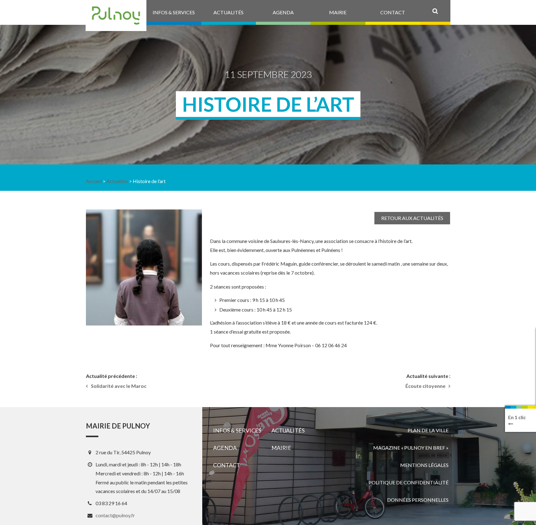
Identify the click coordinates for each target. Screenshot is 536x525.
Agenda (225, 447)
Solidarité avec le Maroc (118, 386)
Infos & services (237, 430)
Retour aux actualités (412, 218)
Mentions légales (424, 465)
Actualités (117, 181)
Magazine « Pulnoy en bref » (411, 448)
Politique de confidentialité (408, 482)
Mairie (281, 447)
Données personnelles (418, 500)
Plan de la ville (428, 430)
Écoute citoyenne (425, 386)
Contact (226, 465)
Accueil (94, 181)
